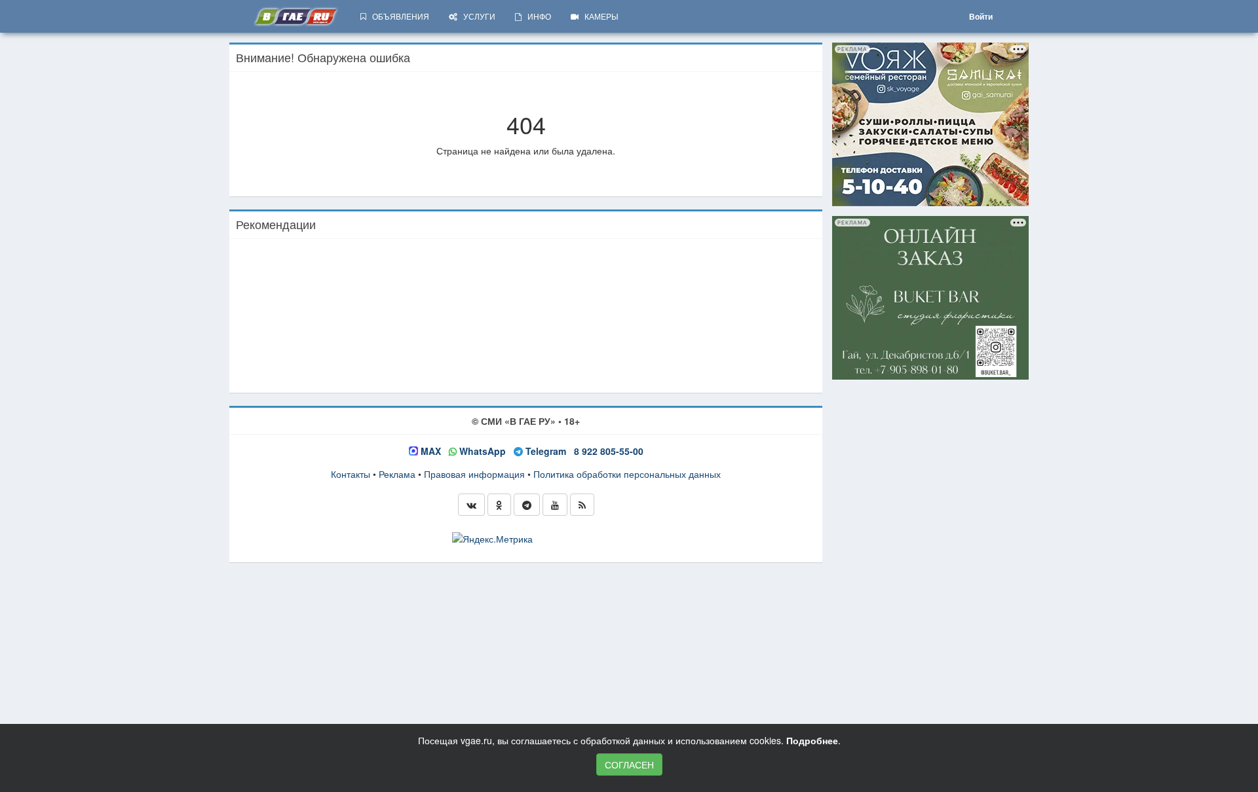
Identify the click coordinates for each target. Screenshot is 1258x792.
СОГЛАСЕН (629, 764)
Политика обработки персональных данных (627, 473)
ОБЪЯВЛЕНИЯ (397, 16)
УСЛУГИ (476, 16)
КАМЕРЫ (599, 16)
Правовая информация (474, 473)
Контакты (350, 473)
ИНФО (536, 16)
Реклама (397, 473)
